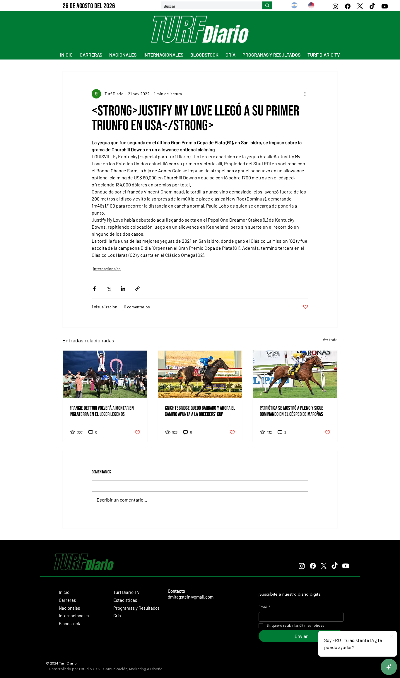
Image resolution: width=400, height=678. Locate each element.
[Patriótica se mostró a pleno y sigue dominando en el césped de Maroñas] (295, 374)
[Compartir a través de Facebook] (94, 288)
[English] (311, 5)
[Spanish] (294, 5)
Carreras (67, 600)
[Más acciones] (304, 93)
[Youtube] (384, 6)
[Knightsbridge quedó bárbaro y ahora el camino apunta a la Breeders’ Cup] (200, 374)
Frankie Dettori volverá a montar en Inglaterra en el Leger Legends (102, 411)
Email (264, 607)
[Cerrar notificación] (391, 636)
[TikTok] (372, 6)
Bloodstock (69, 623)
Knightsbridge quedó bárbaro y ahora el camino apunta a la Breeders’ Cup (200, 411)
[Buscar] (267, 5)
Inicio (64, 592)
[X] (360, 6)
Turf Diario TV (126, 592)
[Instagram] (335, 6)
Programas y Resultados (136, 608)
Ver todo (330, 339)
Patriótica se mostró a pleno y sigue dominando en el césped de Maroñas (291, 411)
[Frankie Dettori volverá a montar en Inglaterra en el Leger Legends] (105, 374)
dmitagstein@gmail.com (190, 596)
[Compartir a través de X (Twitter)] (109, 288)
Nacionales (69, 608)
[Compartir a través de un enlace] (137, 288)
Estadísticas (125, 600)
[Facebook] (347, 6)
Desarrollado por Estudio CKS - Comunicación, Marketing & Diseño (106, 669)
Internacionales (107, 268)
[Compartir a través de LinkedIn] (123, 288)
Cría (117, 615)
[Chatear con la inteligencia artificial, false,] (389, 667)
